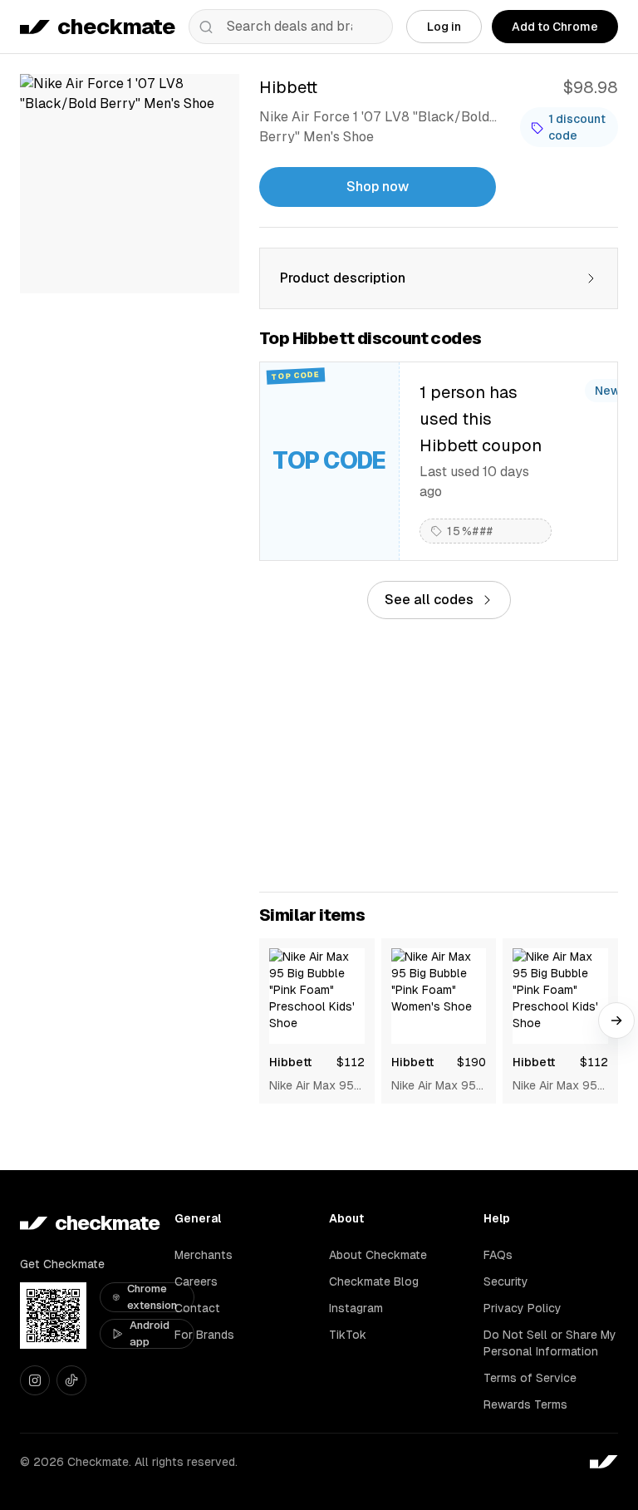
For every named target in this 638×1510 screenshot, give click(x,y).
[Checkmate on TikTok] (71, 1380)
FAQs (498, 1255)
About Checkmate (378, 1255)
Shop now (377, 186)
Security (505, 1281)
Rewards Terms (525, 1404)
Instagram (356, 1308)
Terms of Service (530, 1378)
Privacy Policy (522, 1308)
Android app (149, 1333)
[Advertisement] (438, 755)
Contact (197, 1308)
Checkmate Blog (374, 1281)
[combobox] (291, 26)
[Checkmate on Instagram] (35, 1380)
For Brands (204, 1334)
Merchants (203, 1255)
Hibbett (290, 1062)
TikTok (347, 1334)
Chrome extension (152, 1296)
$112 (350, 1062)
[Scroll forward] (616, 1020)
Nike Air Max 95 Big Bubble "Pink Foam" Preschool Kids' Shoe (316, 1086)
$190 (471, 1062)
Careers (196, 1281)
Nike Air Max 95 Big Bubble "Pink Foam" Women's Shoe (435, 1086)
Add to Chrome (555, 26)
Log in (444, 26)
